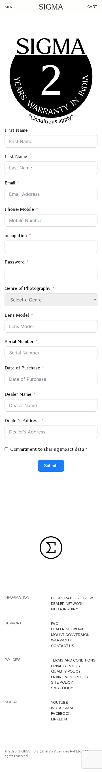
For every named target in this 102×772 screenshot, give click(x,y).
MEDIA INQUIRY (64, 609)
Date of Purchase (22, 368)
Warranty (61, 640)
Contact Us (63, 646)
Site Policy (62, 682)
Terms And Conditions (73, 660)
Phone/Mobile (19, 209)
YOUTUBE (59, 702)
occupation (16, 235)
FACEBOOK (61, 713)
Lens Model (17, 315)
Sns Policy (62, 688)
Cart (92, 7)
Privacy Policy (66, 666)
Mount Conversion (70, 635)
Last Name (16, 156)
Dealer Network (67, 603)
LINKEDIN (59, 719)
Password (15, 262)
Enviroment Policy (69, 677)
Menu (10, 7)
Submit (51, 465)
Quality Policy (66, 671)
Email (10, 183)
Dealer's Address (22, 420)
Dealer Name (18, 394)
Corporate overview (72, 598)
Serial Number (20, 341)
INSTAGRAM (62, 708)
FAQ (54, 624)
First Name (16, 130)
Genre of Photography (27, 288)
